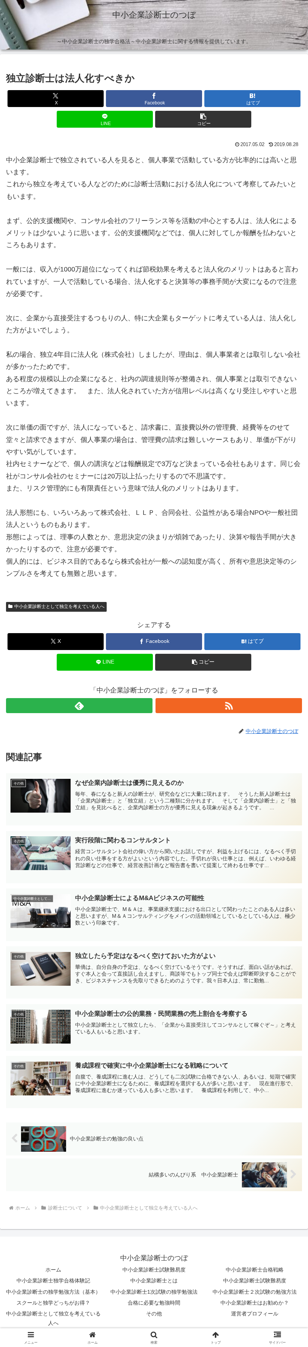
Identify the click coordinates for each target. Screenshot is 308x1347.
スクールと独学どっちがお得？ (53, 1303)
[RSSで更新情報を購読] (229, 705)
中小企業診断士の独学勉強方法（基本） (53, 1292)
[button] (203, 119)
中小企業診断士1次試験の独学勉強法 (154, 1292)
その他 (154, 1314)
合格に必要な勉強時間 (154, 1303)
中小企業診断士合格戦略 (255, 1270)
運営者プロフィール (254, 1314)
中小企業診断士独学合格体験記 (53, 1281)
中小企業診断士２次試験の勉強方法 (255, 1292)
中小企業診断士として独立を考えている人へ (59, 606)
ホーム (53, 1270)
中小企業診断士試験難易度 (154, 1270)
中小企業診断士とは (154, 1281)
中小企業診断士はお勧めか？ (254, 1303)
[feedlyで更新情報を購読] (79, 705)
